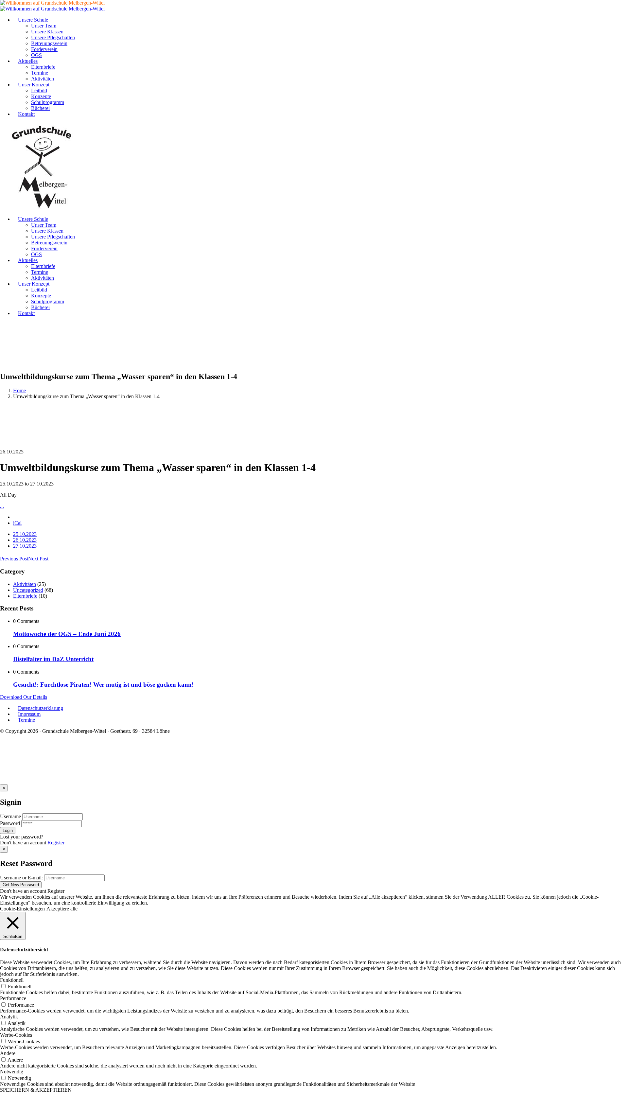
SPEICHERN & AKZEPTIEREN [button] (36, 1090)
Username (10, 816)
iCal (17, 523)
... (2, 506)
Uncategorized (28, 590)
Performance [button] (13, 998)
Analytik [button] (9, 1016)
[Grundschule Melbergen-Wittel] (42, 208)
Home (19, 390)
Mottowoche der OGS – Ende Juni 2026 (67, 633)
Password (10, 823)
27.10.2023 (25, 546)
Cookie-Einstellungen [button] (22, 908)
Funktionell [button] (12, 980)
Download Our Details (23, 697)
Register (55, 842)
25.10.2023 (25, 534)
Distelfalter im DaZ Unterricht (53, 659)
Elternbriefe (25, 596)
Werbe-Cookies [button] (16, 1035)
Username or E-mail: (21, 877)
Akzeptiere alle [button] (62, 908)
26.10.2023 (25, 540)
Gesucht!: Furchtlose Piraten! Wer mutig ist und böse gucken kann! (103, 684)
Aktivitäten (24, 584)
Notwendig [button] (11, 1071)
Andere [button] (7, 1053)
